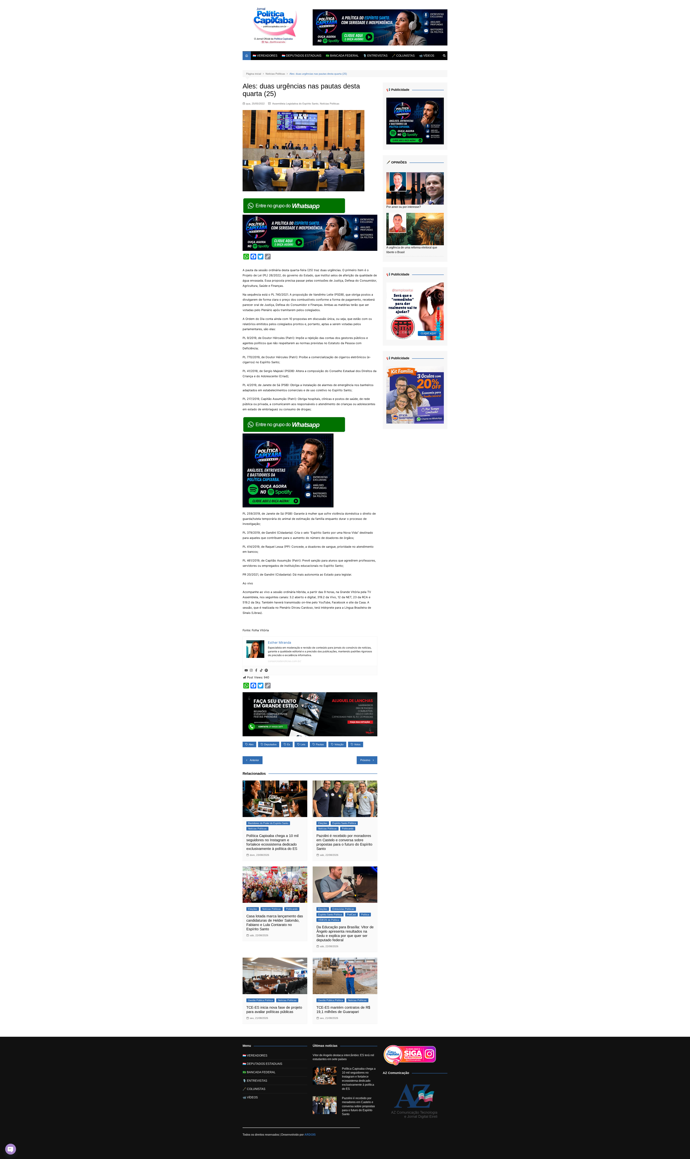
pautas (320, 744)
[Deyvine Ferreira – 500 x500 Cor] (415, 394)
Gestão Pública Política (260, 1000)
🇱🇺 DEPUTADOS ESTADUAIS (301, 55)
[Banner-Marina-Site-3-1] (310, 714)
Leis (303, 744)
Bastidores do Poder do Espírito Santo (268, 823)
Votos (357, 744)
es (288, 744)
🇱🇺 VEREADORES (265, 55)
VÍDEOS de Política (328, 920)
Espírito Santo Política (344, 823)
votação (339, 744)
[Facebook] (256, 670)
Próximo (365, 760)
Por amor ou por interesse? (403, 206)
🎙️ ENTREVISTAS (375, 55)
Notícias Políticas (329, 103)
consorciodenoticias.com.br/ (284, 661)
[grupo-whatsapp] (294, 205)
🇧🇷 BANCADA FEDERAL (342, 55)
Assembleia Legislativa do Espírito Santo (295, 103)
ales (251, 744)
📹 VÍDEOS (426, 55)
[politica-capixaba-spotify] (380, 27)
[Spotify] (266, 670)
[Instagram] (251, 670)
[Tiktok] (261, 670)
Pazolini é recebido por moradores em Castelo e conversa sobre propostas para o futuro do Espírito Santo (358, 1106)
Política (365, 914)
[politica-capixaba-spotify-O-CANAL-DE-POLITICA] (288, 470)
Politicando (347, 828)
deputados (270, 744)
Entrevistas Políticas (343, 909)
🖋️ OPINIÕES (396, 162)
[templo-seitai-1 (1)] (415, 310)
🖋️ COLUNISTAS (403, 55)
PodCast (351, 914)
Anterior (254, 760)
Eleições (322, 823)
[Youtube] (246, 670)
